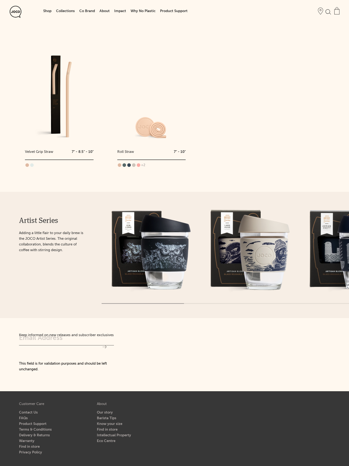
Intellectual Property (114, 435)
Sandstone (134, 165)
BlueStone (124, 165)
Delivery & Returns (34, 435)
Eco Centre (106, 441)
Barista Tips (106, 418)
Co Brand (87, 11)
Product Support (174, 11)
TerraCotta (138, 165)
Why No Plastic (143, 11)
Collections (65, 11)
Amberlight (27, 165)
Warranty (26, 441)
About (104, 11)
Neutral (32, 165)
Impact (120, 11)
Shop (47, 11)
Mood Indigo (129, 165)
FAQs (23, 418)
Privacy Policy (30, 452)
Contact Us (28, 412)
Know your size (109, 424)
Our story (105, 412)
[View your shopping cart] (337, 10)
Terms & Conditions (35, 429)
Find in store (29, 446)
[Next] (344, 255)
